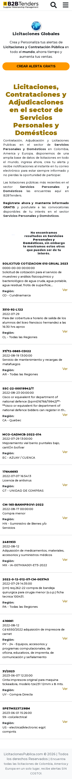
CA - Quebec (11, 420)
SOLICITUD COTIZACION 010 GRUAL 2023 (35, 263)
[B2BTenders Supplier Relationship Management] (20, 5)
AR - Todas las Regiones (20, 374)
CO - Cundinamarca (16, 295)
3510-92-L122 (12, 309)
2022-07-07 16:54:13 (16, 476)
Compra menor (13, 513)
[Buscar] (54, 5)
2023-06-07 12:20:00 (17, 675)
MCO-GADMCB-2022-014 (21, 434)
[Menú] (66, 5)
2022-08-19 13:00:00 (17, 355)
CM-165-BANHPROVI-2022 (23, 504)
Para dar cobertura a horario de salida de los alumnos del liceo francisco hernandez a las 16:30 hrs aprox (34, 322)
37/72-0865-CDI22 (16, 351)
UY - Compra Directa (17, 694)
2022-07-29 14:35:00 (17, 583)
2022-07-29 (10, 314)
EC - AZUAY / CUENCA (18, 457)
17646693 (10, 471)
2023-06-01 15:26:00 (17, 713)
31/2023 (8, 671)
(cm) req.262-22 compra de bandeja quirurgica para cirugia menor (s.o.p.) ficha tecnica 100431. (33, 592)
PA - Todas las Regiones (20, 607)
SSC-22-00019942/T (18, 388)
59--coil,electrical (14, 717)
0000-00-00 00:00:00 (18, 268)
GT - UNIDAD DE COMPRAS (23, 490)
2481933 (9, 542)
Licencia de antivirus (17, 480)
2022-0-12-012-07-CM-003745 (25, 579)
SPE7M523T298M (16, 708)
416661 (7, 621)
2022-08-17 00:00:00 (17, 509)
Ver (65, 290)
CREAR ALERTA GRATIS (36, 66)
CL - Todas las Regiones (19, 337)
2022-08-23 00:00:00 (18, 392)
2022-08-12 (10, 546)
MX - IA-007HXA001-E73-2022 (24, 565)
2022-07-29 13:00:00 (17, 438)
